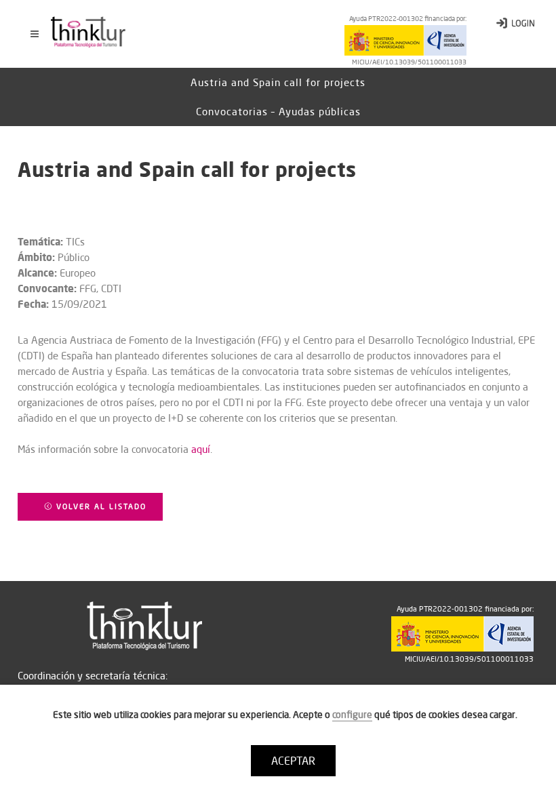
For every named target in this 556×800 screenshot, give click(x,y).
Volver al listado (99, 506)
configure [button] (352, 714)
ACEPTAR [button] (293, 760)
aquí (200, 449)
